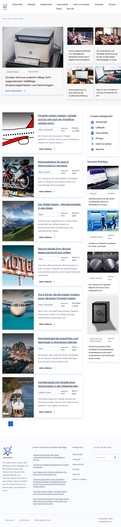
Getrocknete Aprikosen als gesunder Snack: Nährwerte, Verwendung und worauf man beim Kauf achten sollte (51, 501)
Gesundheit (93, 237)
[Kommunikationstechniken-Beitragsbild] (80, 36)
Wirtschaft (10, 71)
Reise (41, 129)
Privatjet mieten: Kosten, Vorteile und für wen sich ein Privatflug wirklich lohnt (57, 119)
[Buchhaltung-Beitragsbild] (80, 75)
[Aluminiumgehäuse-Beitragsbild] (103, 262)
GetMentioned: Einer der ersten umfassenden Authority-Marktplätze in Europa (49, 457)
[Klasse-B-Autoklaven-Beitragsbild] (103, 220)
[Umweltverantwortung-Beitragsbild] (108, 36)
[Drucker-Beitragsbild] (32, 47)
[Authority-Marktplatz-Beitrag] (103, 177)
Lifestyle (42, 392)
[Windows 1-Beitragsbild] (108, 75)
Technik (16, 71)
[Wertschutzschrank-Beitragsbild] (103, 315)
